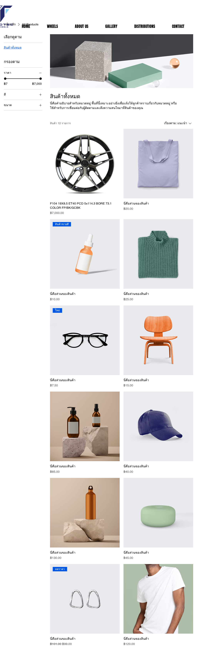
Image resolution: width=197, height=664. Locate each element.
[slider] (5, 78)
